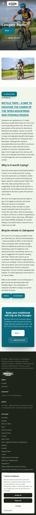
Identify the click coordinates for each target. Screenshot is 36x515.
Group (4, 454)
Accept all (18, 495)
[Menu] (3, 3)
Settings (18, 506)
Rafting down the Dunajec (10, 457)
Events (6, 296)
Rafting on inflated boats (10, 460)
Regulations (5, 463)
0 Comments (18, 296)
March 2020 (5, 439)
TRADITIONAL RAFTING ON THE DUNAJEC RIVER (17, 470)
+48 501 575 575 (13, 38)
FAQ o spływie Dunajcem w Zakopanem (14, 442)
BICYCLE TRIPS (6, 424)
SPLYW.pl (4, 418)
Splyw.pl (4, 421)
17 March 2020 (9, 94)
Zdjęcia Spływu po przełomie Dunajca (14, 466)
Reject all (18, 500)
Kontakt (4, 383)
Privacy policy (8, 510)
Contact (4, 436)
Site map (4, 386)
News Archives (6, 433)
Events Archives (7, 430)
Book (7, 30)
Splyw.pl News (6, 451)
